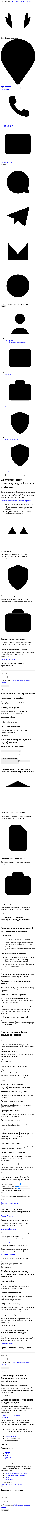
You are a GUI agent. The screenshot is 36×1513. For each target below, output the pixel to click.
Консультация (18, 1484)
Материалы (9, 1479)
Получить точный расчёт (9, 1203)
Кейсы (7, 1455)
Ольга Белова (7, 1216)
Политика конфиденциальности (16, 1473)
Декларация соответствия (9, 761)
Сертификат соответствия (9, 758)
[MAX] (18, 268)
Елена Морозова (8, 1242)
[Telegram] (18, 233)
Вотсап (11, 1484)
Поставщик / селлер (14, 751)
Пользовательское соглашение (15, 1475)
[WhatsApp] (18, 199)
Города (7, 1477)
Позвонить (4, 1484)
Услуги (7, 1452)
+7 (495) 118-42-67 (7, 1415)
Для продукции (17, 1)
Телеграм (17, 1415)
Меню (3, 306)
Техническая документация (10, 763)
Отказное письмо (24, 761)
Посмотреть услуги (24, 501)
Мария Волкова (8, 1255)
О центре (8, 1457)
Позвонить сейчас (7, 1344)
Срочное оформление (8, 659)
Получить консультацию (9, 501)
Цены (7, 1453)
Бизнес (4, 751)
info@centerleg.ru (10, 1436)
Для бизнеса (27, 1)
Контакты (8, 1459)
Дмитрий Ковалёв (8, 1229)
